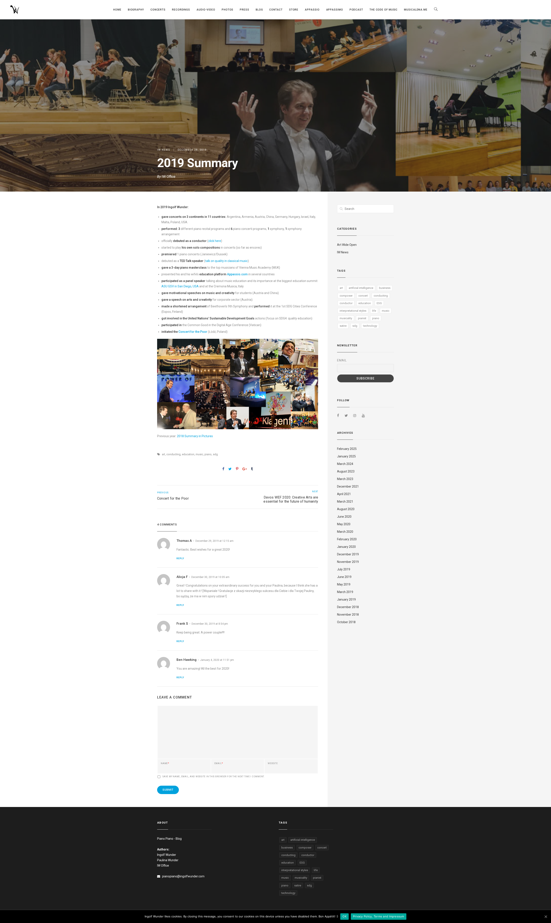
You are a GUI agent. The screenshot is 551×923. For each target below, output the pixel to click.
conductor (346, 303)
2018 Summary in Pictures (195, 436)
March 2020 (345, 531)
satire (343, 325)
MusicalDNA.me (415, 9)
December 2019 (348, 554)
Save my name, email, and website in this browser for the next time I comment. (214, 777)
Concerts (158, 9)
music (199, 454)
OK (344, 916)
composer (346, 295)
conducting (173, 454)
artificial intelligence (361, 288)
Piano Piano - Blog (169, 838)
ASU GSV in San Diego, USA (180, 286)
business (384, 288)
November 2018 (348, 614)
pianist (362, 318)
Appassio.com (237, 274)
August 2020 (345, 509)
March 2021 (345, 501)
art (163, 454)
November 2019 (348, 562)
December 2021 (348, 486)
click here (214, 241)
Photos (227, 9)
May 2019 (343, 584)
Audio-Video (206, 9)
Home (117, 9)
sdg (215, 454)
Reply (180, 558)
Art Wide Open (347, 244)
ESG (379, 303)
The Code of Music (384, 9)
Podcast (356, 9)
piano (208, 454)
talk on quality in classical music (226, 261)
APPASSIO (312, 9)
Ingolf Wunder (166, 854)
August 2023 (345, 471)
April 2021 (344, 494)
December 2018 (348, 607)
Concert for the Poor (192, 331)
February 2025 (347, 449)
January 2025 (346, 456)
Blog (259, 9)
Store (294, 9)
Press (244, 9)
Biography (136, 9)
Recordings (181, 9)
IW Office (168, 177)
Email (218, 763)
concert (363, 295)
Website (273, 763)
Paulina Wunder (167, 860)
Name (165, 763)
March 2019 (345, 592)
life (374, 310)
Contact (275, 9)
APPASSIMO (334, 9)
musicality (346, 318)
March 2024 (345, 464)
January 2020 (346, 546)
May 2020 (343, 524)
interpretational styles (353, 310)
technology (370, 325)
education (188, 454)
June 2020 (344, 516)
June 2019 (344, 577)
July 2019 (343, 569)
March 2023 (345, 479)
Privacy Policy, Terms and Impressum (378, 916)
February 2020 (347, 539)
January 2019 (346, 599)
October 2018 (346, 622)
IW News (163, 149)
